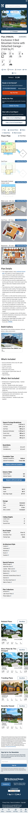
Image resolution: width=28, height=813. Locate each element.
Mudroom (5, 573)
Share (4, 69)
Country (5, 546)
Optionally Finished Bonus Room (11, 575)
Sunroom (5, 577)
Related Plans (7, 132)
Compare (19, 69)
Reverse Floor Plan (21, 141)
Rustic (4, 553)
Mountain (5, 550)
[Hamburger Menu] (2, 809)
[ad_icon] (2, 6)
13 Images (15, 31)
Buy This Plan (14, 92)
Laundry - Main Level (8, 569)
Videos (23, 130)
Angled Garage (6, 564)
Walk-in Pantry (6, 582)
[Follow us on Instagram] (12, 794)
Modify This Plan (14, 105)
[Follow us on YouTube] (18, 794)
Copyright (23, 802)
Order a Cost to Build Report (14, 118)
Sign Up (14, 765)
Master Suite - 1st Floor (9, 571)
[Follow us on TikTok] (20, 794)
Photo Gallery (6, 596)
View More (22, 621)
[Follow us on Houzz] (10, 794)
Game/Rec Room (7, 566)
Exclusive (5, 591)
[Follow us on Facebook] (14, 794)
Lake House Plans (7, 593)
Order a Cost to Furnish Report (14, 122)
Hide (25, 69)
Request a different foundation (14, 464)
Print (15, 73)
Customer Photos (14, 130)
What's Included (17, 132)
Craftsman (5, 548)
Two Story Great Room (8, 580)
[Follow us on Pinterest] (8, 794)
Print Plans (23, 136)
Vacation (5, 555)
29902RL (10, 322)
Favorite (11, 69)
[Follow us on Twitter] (16, 794)
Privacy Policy (6, 802)
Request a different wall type (14, 480)
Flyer (5, 130)
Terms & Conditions (15, 802)
